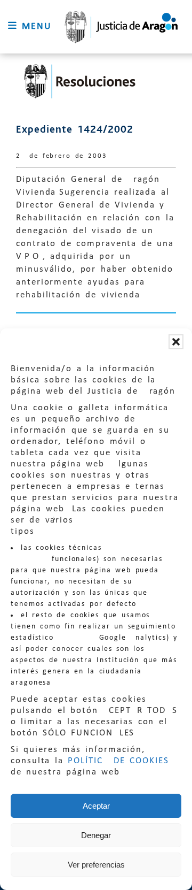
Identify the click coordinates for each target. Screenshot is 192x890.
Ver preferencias (96, 864)
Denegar (96, 835)
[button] (176, 341)
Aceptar (96, 805)
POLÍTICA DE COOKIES (118, 760)
